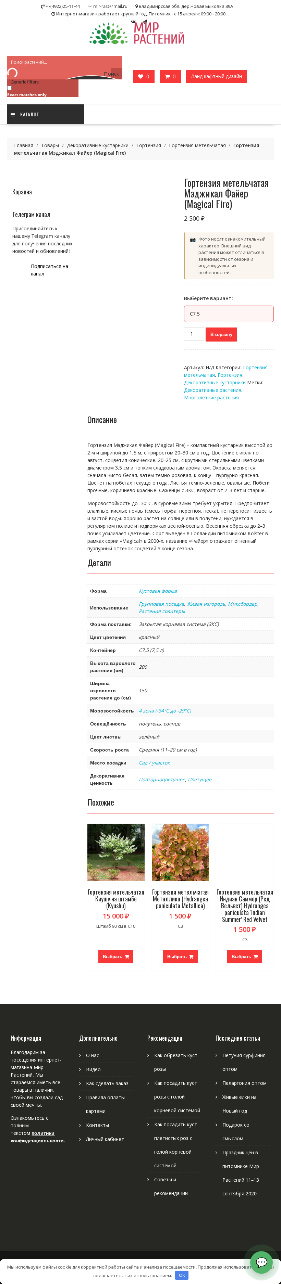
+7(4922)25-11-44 (63, 6)
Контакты (97, 1125)
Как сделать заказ (107, 1083)
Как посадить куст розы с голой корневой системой (177, 1097)
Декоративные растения (212, 390)
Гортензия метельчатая (197, 145)
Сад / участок (154, 762)
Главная (23, 145)
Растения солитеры (162, 611)
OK (182, 1275)
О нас (92, 1055)
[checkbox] (41, 91)
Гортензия (148, 145)
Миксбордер (242, 604)
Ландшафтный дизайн (216, 76)
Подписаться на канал (49, 270)
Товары (50, 145)
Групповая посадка (161, 604)
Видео (93, 1069)
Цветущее (199, 779)
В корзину (221, 334)
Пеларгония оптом (244, 1083)
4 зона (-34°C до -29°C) (165, 710)
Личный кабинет (105, 1139)
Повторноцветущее (162, 779)
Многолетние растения (211, 397)
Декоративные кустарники (98, 145)
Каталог (29, 114)
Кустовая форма (158, 591)
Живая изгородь (206, 604)
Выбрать (112, 956)
